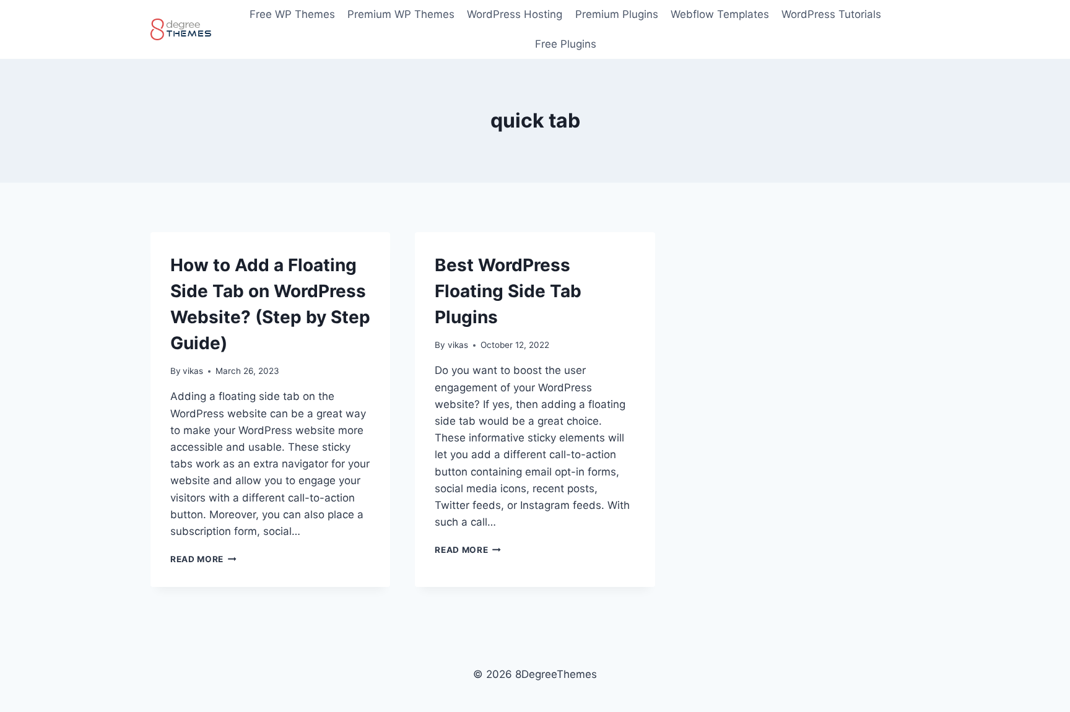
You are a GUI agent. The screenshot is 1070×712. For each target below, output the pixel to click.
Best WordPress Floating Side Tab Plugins (508, 291)
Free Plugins (565, 44)
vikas (193, 371)
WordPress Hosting (514, 14)
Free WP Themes (292, 14)
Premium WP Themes (401, 14)
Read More (203, 559)
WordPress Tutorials (831, 14)
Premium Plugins (616, 14)
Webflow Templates (720, 14)
